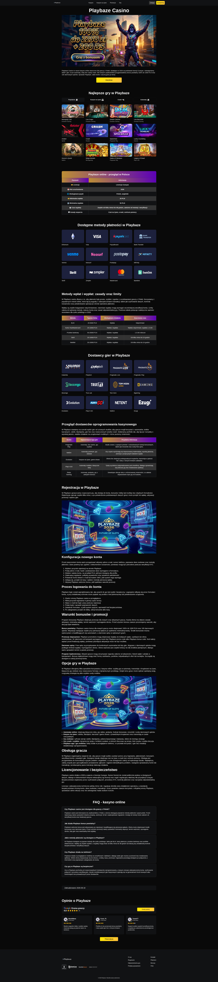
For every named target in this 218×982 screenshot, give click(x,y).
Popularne (71, 99)
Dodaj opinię (146, 909)
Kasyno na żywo (95, 99)
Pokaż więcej (109, 939)
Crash (120, 99)
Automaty (143, 99)
